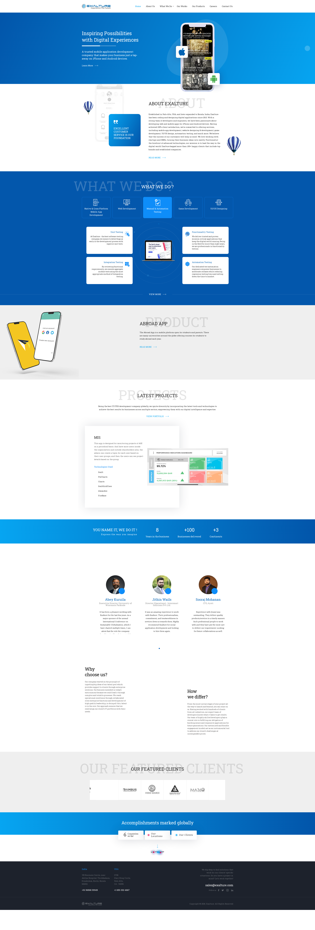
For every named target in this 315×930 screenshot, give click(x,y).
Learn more (87, 66)
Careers (213, 6)
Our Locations (157, 816)
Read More (155, 158)
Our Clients (186, 816)
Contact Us (227, 6)
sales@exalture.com (219, 866)
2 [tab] (159, 629)
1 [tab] (155, 629)
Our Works (182, 6)
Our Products (198, 6)
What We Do (166, 6)
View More (155, 294)
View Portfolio (155, 416)
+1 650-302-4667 (122, 871)
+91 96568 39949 (90, 871)
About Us (150, 6)
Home (138, 6)
